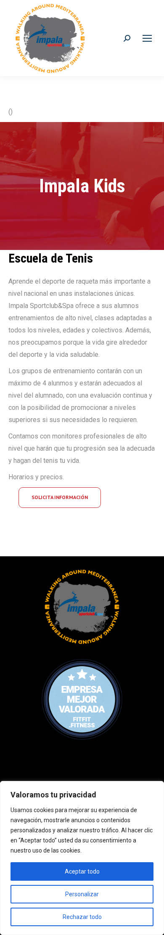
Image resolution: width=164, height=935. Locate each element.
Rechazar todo (82, 917)
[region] (82, 858)
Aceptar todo (82, 871)
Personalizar (82, 894)
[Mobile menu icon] (147, 38)
